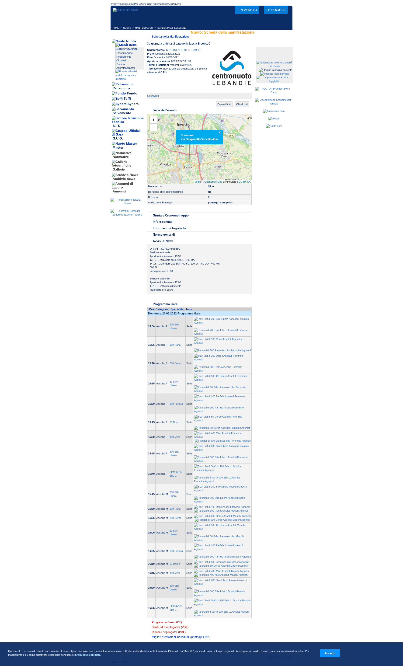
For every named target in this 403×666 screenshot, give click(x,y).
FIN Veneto (247, 10)
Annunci (119, 191)
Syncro (133, 104)
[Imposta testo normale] (274, 73)
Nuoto (131, 41)
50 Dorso (175, 422)
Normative (121, 157)
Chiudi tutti (242, 104)
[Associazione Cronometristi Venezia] (273, 103)
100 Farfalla (176, 403)
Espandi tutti (224, 104)
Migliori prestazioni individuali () (181, 637)
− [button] (153, 127)
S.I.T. (116, 126)
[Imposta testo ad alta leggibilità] (274, 81)
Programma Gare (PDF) (167, 622)
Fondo (132, 93)
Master (118, 148)
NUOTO (127, 28)
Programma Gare (165, 304)
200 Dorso (175, 363)
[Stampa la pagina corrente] (275, 70)
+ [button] (153, 120)
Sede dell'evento (165, 110)
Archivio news (124, 179)
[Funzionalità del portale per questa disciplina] (129, 78)
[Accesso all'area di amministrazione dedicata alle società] (273, 50)
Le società (275, 10)
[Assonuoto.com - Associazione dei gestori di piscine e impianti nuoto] (274, 111)
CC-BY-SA (244, 181)
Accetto (330, 653)
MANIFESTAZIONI (144, 28)
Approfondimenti (125, 67)
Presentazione (124, 53)
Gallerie (119, 169)
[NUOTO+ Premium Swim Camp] (273, 92)
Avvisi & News (163, 241)
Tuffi (127, 99)
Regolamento (123, 56)
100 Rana (175, 344)
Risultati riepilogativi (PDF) (169, 632)
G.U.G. (118, 138)
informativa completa (87, 654)
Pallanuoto (121, 88)
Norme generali (164, 234)
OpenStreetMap (213, 181)
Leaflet (198, 181)
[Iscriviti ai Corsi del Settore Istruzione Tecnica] (127, 214)
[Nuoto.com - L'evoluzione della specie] (274, 126)
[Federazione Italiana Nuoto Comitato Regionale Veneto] (125, 10)
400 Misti (175, 437)
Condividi (152, 95)
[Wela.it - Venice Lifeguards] (273, 118)
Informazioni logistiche (169, 228)
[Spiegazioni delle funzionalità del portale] (274, 66)
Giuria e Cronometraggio (171, 215)
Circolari (121, 60)
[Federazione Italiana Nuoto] (127, 203)
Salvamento (122, 113)
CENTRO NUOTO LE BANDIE (183, 50)
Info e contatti (163, 221)
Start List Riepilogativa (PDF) (170, 627)
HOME (116, 28)
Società (120, 64)
